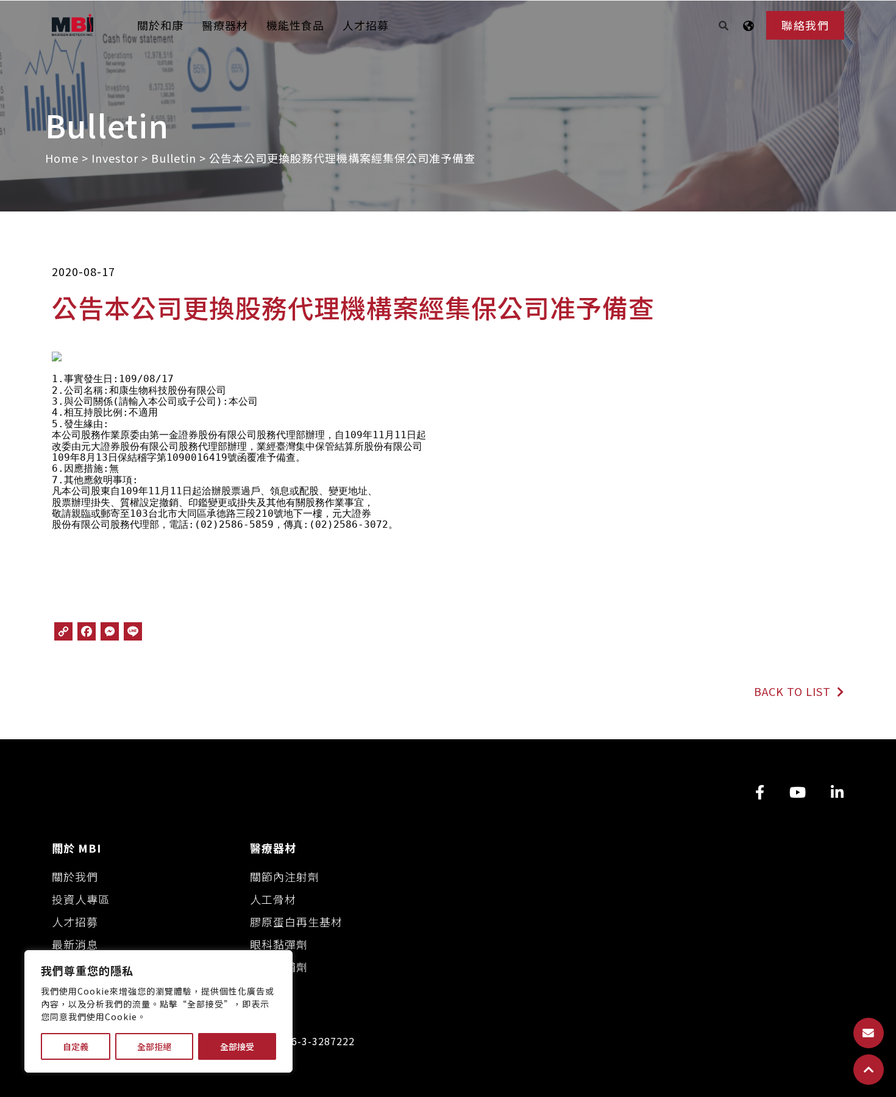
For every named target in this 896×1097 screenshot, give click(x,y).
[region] (158, 1011)
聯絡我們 (805, 25)
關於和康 (160, 25)
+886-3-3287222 (313, 1041)
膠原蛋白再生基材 (296, 921)
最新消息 (75, 944)
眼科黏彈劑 (279, 944)
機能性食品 (295, 25)
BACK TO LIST (794, 691)
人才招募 (366, 25)
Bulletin (173, 158)
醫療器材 (225, 25)
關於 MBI (76, 848)
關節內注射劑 (284, 876)
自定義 (75, 1046)
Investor (114, 158)
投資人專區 (81, 899)
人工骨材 (273, 899)
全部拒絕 (154, 1046)
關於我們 (75, 876)
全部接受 (237, 1046)
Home (62, 158)
